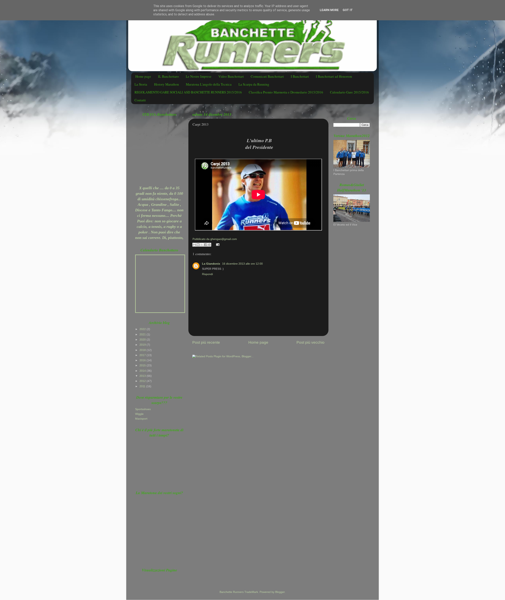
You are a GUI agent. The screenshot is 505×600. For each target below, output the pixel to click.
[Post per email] (217, 244)
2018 (143, 350)
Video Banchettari (231, 76)
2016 (143, 360)
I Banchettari (300, 76)
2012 (143, 381)
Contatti (140, 100)
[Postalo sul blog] (198, 245)
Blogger (280, 592)
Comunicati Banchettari (267, 76)
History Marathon (166, 84)
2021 (143, 334)
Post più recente (206, 342)
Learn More (329, 10)
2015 (143, 365)
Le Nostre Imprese (198, 76)
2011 (142, 386)
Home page (143, 76)
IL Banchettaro (168, 76)
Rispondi (207, 274)
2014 (143, 370)
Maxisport (141, 418)
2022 (143, 329)
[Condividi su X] (202, 245)
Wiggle (139, 413)
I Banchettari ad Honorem (334, 76)
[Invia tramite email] (194, 245)
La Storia (141, 84)
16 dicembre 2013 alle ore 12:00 (242, 263)
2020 (143, 339)
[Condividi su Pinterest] (209, 245)
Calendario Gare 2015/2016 (349, 92)
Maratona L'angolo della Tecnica (209, 84)
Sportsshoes (143, 409)
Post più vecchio (310, 342)
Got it (348, 10)
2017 (143, 355)
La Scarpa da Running (253, 84)
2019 (143, 344)
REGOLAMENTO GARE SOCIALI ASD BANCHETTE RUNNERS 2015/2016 (188, 92)
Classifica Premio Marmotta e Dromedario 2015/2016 (286, 92)
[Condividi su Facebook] (206, 245)
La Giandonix (211, 263)
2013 (143, 375)
